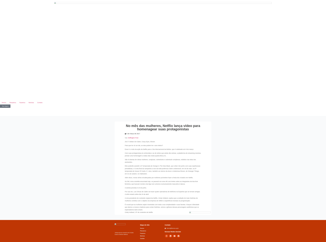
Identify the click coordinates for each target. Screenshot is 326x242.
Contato (40, 102)
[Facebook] (178, 236)
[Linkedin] (170, 236)
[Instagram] (166, 236)
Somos (4, 102)
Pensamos (13, 102)
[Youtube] (174, 236)
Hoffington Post (132, 138)
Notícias (31, 102)
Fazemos (22, 102)
